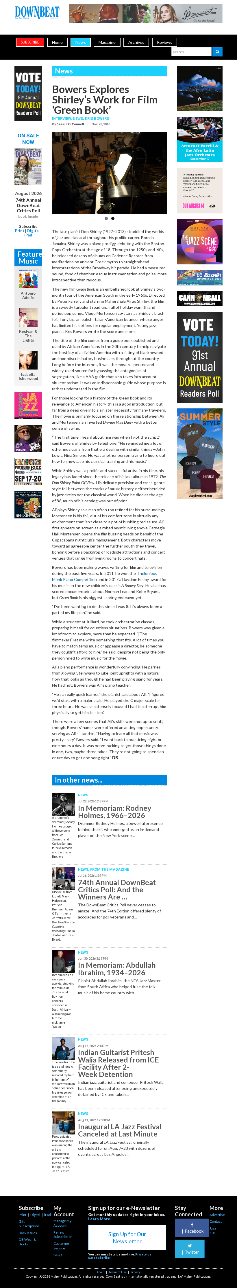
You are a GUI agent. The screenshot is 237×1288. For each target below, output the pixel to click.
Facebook (192, 1231)
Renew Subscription (63, 1234)
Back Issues (28, 1233)
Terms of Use (117, 1272)
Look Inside (28, 217)
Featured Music (30, 257)
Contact (216, 1221)
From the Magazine (109, 869)
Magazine (107, 42)
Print (19, 230)
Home (57, 42)
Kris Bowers (97, 118)
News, (79, 118)
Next (158, 175)
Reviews (164, 42)
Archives (136, 42)
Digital (33, 230)
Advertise (217, 1215)
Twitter (190, 1252)
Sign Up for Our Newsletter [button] (127, 1238)
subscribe (30, 42)
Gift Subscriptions (29, 1223)
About (101, 1272)
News (80, 42)
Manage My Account (62, 1223)
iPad (28, 235)
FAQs (57, 1255)
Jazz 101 (213, 1230)
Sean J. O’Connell (70, 124)
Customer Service (61, 1245)
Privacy (135, 1272)
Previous (60, 175)
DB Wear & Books (27, 1241)
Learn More (99, 1219)
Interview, (62, 118)
